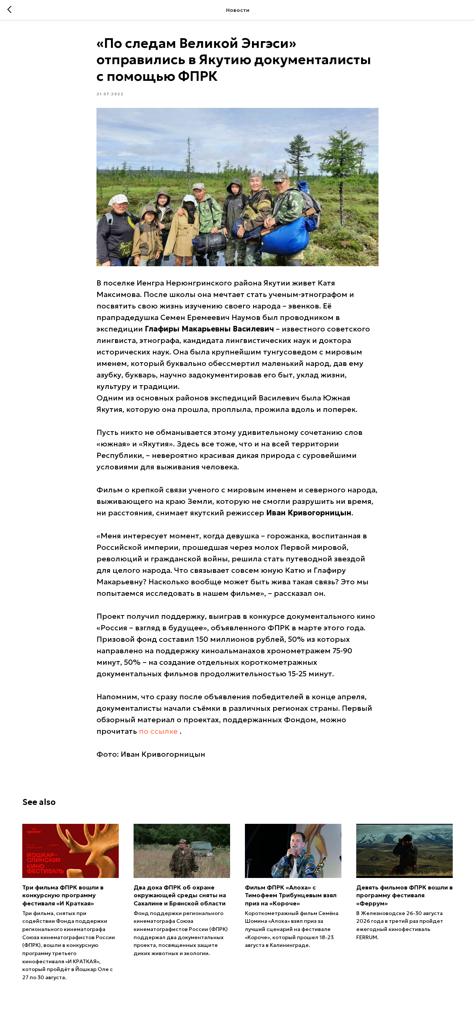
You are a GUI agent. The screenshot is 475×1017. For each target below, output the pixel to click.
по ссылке (158, 731)
